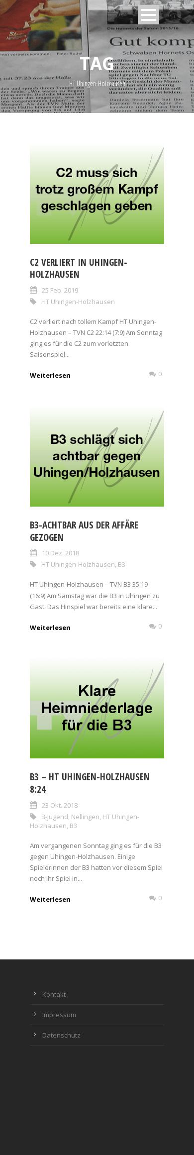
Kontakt (54, 994)
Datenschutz (61, 1035)
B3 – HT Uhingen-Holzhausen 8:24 (90, 783)
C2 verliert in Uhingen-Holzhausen (78, 268)
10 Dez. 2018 (60, 552)
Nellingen (85, 816)
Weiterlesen (50, 375)
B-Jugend (54, 816)
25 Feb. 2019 (60, 290)
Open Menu (148, 14)
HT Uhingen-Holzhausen (78, 301)
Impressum (59, 1014)
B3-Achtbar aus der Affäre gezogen (84, 531)
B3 (121, 564)
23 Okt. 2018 (60, 805)
